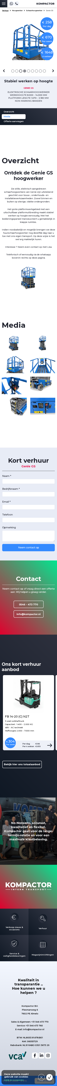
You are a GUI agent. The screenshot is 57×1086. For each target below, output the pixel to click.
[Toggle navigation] (3, 3)
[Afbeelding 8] (40, 71)
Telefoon (7, 514)
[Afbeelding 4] (24, 71)
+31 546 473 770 (40, 1021)
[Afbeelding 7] (36, 71)
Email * (6, 501)
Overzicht (9, 111)
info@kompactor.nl (29, 614)
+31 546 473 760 (34, 1025)
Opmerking (9, 527)
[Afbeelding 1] (12, 71)
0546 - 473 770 (28, 604)
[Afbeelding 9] (44, 71)
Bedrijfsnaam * (11, 489)
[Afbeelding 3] (20, 71)
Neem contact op (28, 547)
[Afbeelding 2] (16, 71)
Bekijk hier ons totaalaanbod (22, 764)
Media (7, 116)
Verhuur (5, 11)
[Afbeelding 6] (32, 71)
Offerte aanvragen (14, 121)
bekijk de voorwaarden (14, 1080)
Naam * (6, 476)
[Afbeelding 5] (28, 71)
